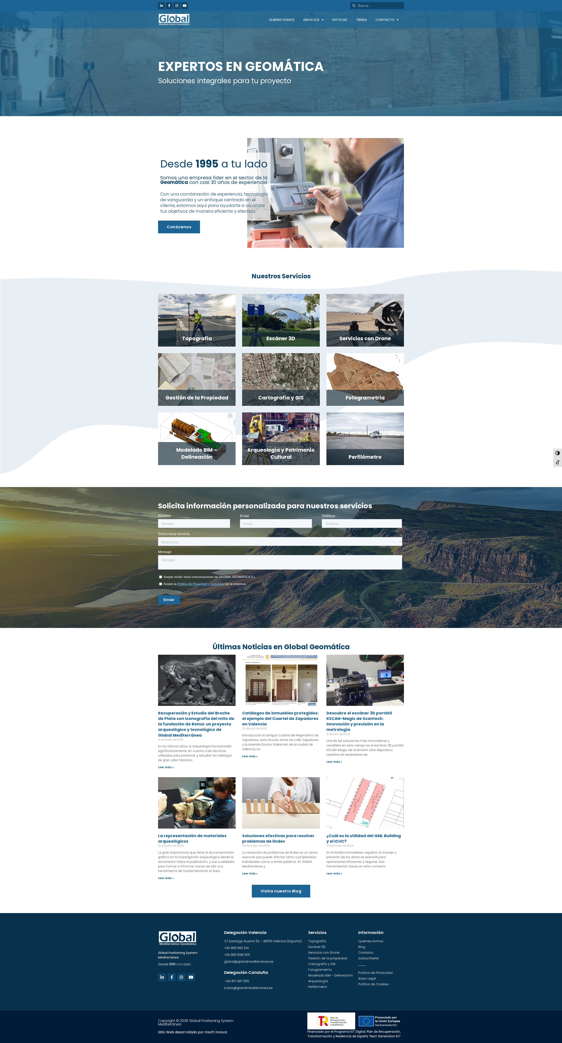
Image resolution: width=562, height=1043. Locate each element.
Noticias (339, 19)
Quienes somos (281, 19)
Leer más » (166, 767)
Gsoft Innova (216, 1032)
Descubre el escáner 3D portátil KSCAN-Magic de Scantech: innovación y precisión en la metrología (359, 721)
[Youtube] (184, 5)
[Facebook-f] (169, 5)
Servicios (311, 19)
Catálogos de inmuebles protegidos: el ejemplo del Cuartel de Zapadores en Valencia (280, 718)
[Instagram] (176, 5)
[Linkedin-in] (161, 5)
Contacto (385, 19)
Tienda (361, 19)
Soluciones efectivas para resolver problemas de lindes (278, 838)
